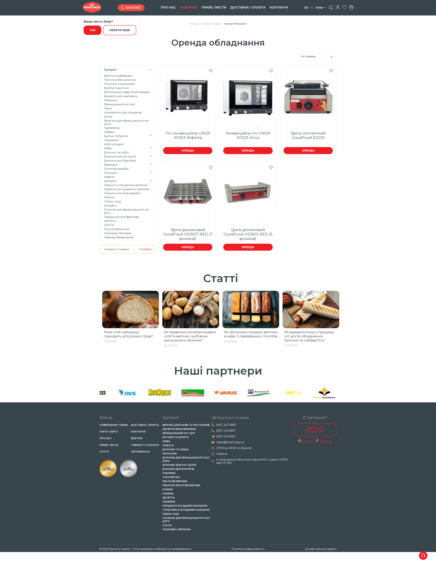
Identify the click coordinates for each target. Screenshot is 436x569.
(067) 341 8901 (225, 430)
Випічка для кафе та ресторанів (126, 92)
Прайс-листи (213, 7)
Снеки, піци (112, 201)
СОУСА (109, 225)
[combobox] (316, 56)
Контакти (279, 7)
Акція (108, 116)
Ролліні (109, 197)
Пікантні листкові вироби (122, 193)
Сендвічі (110, 205)
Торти (108, 108)
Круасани (111, 164)
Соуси (167, 525)
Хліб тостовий (114, 144)
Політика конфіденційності (248, 548)
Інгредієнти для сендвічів (123, 112)
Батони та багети (116, 136)
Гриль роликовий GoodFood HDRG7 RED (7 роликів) (187, 234)
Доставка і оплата (248, 7)
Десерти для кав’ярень (179, 429)
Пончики (110, 172)
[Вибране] (344, 7)
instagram (308, 441)
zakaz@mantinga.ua (230, 442)
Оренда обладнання (119, 237)
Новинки (188, 7)
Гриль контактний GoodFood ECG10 (308, 135)
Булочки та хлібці (116, 152)
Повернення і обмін (114, 424)
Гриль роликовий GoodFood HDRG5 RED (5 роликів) (247, 234)
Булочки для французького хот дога (126, 122)
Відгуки (136, 438)
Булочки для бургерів (120, 160)
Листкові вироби (116, 168)
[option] (130, 317)
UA (306, 7)
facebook (325, 441)
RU (312, 7)
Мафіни (109, 177)
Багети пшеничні (116, 88)
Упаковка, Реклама (117, 233)
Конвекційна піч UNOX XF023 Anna (248, 135)
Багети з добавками (118, 75)
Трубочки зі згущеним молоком (127, 189)
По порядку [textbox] (308, 56)
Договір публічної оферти (320, 548)
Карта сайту (109, 431)
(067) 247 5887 (226, 424)
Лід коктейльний (116, 229)
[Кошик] (351, 7)
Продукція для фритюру (121, 217)
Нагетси (110, 221)
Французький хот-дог (119, 104)
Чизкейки (111, 140)
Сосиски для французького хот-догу (127, 211)
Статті (104, 451)
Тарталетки (112, 128)
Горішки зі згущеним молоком (125, 185)
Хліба (107, 148)
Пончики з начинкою (119, 84)
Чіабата (109, 132)
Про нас (168, 7)
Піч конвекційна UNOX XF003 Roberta (187, 135)
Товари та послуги (145, 445)
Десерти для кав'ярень (121, 96)
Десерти (110, 181)
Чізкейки (168, 501)
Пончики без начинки (120, 79)
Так (92, 30)
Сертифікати (140, 451)
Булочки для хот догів (120, 156)
